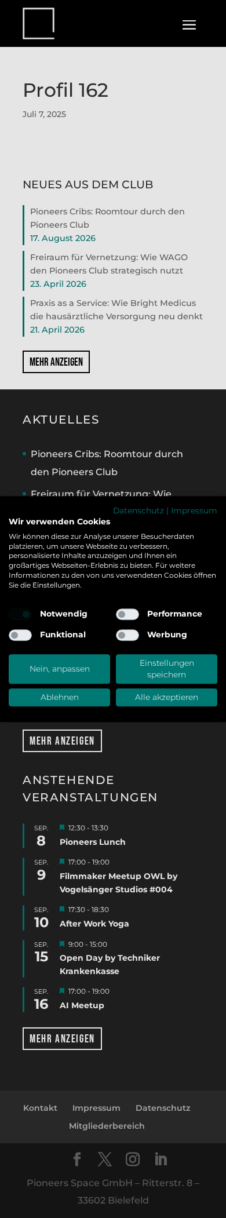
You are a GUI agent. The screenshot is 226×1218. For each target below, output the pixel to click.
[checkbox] (20, 614)
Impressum (194, 510)
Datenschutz (138, 510)
